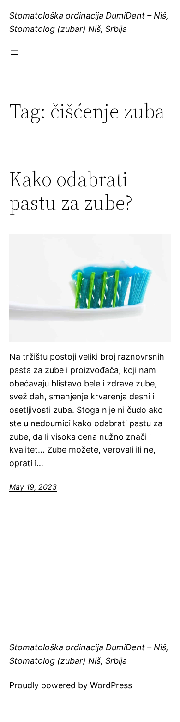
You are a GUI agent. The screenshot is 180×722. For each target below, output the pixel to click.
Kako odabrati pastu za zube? (70, 191)
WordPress (111, 685)
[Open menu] (14, 52)
